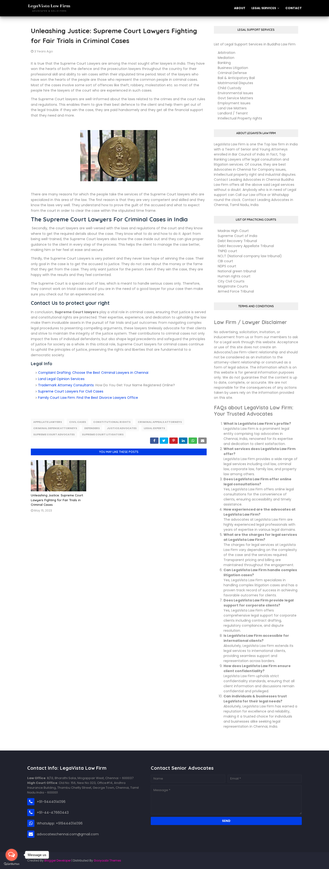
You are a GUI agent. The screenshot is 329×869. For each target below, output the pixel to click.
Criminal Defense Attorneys (55, 428)
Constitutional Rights (112, 422)
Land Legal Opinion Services (61, 378)
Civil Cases (77, 422)
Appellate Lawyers (47, 422)
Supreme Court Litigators (103, 434)
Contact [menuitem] (293, 8)
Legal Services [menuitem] (263, 8)
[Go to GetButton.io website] (11, 864)
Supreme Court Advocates (54, 434)
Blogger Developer (57, 860)
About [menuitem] (239, 8)
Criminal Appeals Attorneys (160, 422)
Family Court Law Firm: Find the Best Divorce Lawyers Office (88, 397)
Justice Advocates (122, 428)
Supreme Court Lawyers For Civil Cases (70, 391)
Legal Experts (154, 428)
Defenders (92, 428)
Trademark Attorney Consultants (66, 385)
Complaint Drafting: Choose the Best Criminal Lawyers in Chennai (93, 372)
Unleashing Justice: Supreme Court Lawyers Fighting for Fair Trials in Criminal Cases (57, 499)
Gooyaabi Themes (107, 860)
